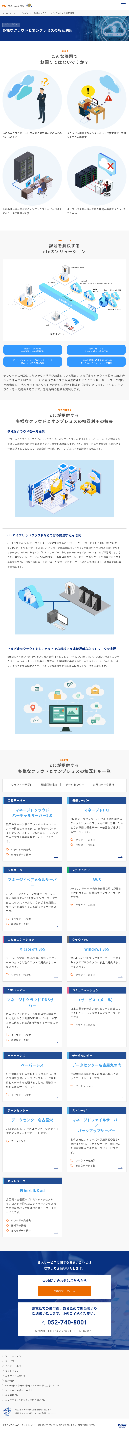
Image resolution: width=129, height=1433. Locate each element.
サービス (9, 1361)
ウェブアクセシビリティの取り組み (23, 1400)
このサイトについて (15, 1375)
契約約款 (9, 1380)
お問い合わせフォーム (64, 1291)
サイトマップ (12, 1370)
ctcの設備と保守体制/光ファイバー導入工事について (32, 1385)
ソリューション (20, 13)
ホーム (5, 13)
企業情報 (9, 1395)
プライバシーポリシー (16, 1390)
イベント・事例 (13, 1366)
